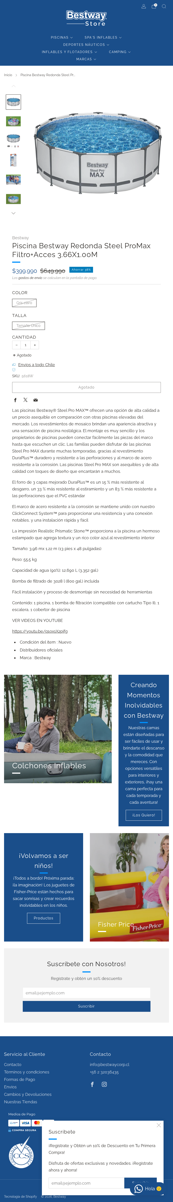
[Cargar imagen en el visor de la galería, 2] (13, 121)
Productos (43, 918)
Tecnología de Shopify (20, 1196)
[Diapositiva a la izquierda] (13, 88)
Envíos (10, 1087)
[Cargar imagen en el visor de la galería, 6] (13, 199)
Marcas (84, 59)
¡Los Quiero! (143, 815)
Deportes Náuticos (84, 45)
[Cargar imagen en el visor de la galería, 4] (13, 160)
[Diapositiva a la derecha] (13, 213)
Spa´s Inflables (101, 37)
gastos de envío (30, 278)
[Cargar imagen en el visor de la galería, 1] (13, 102)
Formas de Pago (19, 1079)
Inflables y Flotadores (67, 52)
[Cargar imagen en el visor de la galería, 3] (13, 140)
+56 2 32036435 (104, 1072)
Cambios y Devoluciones (28, 1094)
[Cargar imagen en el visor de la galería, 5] (13, 179)
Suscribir (86, 1006)
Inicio (8, 75)
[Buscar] (164, 6)
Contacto (12, 1064)
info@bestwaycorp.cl (109, 1064)
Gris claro (24, 303)
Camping (118, 52)
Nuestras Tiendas (20, 1101)
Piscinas (60, 37)
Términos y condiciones (26, 1072)
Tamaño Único (28, 325)
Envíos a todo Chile (36, 364)
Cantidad (24, 337)
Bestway (20, 237)
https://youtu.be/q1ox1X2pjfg (40, 631)
